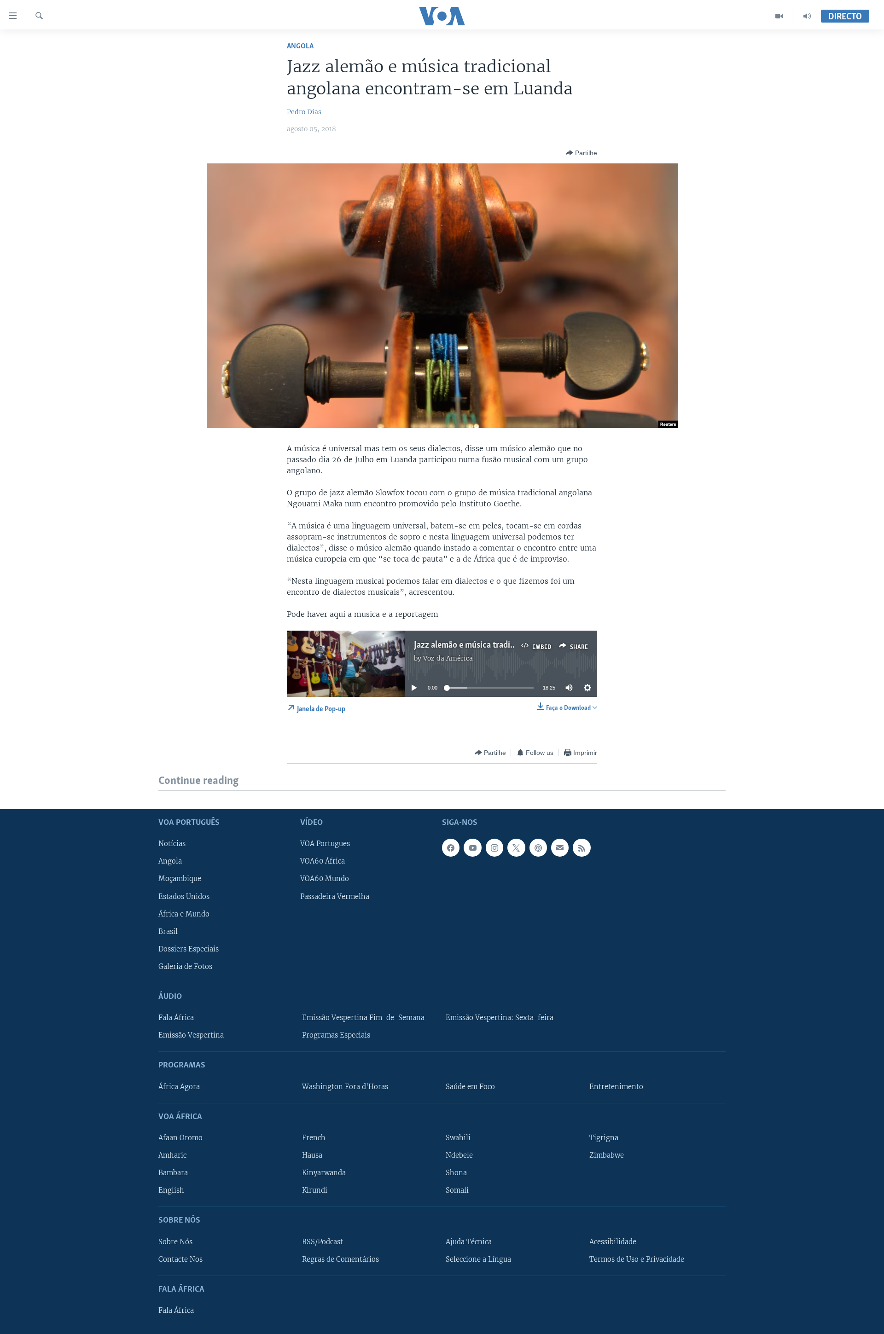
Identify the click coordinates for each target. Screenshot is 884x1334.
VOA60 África (322, 861)
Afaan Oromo (180, 1138)
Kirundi (314, 1190)
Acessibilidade (612, 1241)
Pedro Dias (304, 112)
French (314, 1138)
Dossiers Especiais (188, 949)
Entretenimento (616, 1086)
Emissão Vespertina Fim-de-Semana (363, 1018)
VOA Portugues (325, 844)
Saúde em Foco (470, 1086)
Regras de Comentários (340, 1259)
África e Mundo (183, 914)
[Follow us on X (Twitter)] (516, 847)
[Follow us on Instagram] (494, 847)
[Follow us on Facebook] (450, 847)
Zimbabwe (606, 1155)
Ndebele (459, 1155)
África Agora (179, 1086)
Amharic (172, 1155)
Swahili (458, 1138)
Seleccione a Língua (478, 1259)
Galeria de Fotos (185, 966)
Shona (456, 1173)
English (171, 1190)
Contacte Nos (180, 1259)
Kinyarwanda (324, 1173)
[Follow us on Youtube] (472, 847)
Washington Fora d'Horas (345, 1086)
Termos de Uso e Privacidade (636, 1259)
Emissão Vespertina (191, 1035)
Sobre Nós (175, 1241)
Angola (300, 46)
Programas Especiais (336, 1035)
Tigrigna (603, 1138)
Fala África (176, 1018)
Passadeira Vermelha (334, 896)
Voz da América (448, 658)
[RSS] (581, 847)
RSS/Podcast (322, 1241)
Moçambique (179, 879)
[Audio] (807, 16)
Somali (457, 1190)
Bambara (173, 1173)
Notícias (172, 844)
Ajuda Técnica (469, 1241)
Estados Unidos (183, 896)
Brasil (168, 931)
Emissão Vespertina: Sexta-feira (499, 1018)
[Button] (581, 152)
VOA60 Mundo (324, 879)
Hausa (312, 1155)
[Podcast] (538, 847)
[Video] (779, 16)
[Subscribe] (560, 847)
